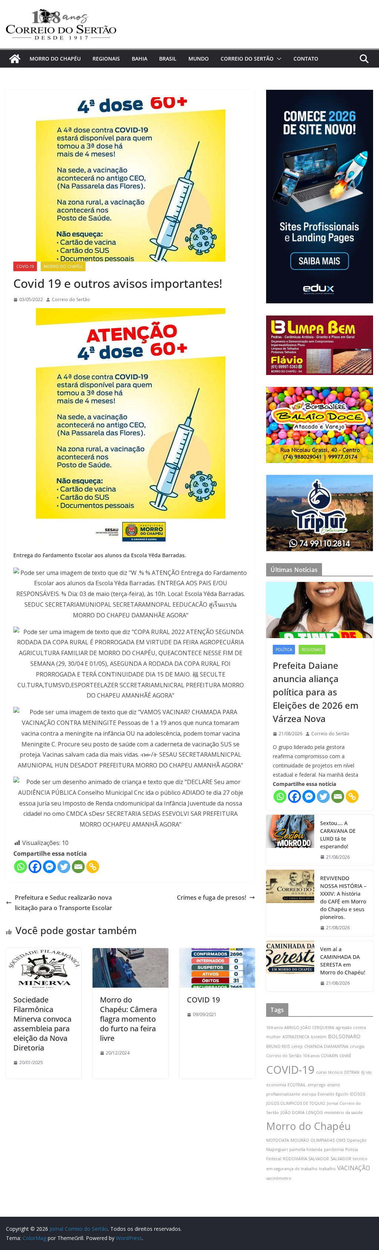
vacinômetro (278, 1178)
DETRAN (351, 1072)
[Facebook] (34, 866)
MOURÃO (300, 1140)
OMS (340, 1140)
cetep (297, 1046)
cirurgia (357, 1046)
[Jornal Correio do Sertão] (15, 59)
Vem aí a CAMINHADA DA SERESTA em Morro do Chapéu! (342, 961)
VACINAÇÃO (353, 1168)
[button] (278, 59)
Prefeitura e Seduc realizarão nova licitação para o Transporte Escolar (63, 902)
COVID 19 (203, 1000)
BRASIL (168, 58)
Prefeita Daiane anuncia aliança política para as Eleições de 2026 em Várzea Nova (316, 692)
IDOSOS (357, 1094)
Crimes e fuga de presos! (211, 897)
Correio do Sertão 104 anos (292, 1055)
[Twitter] (63, 866)
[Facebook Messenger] (49, 866)
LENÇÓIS (314, 1112)
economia (276, 1084)
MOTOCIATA (277, 1140)
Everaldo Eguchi (333, 1094)
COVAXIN (329, 1055)
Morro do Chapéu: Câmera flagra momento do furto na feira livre (128, 1019)
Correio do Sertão (71, 299)
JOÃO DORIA (293, 1112)
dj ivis (366, 1072)
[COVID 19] (217, 953)
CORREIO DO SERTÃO (247, 58)
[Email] (78, 866)
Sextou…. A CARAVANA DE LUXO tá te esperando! (338, 835)
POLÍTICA (284, 649)
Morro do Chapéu (308, 1126)
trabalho (327, 1168)
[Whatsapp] (20, 866)
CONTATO (306, 58)
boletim (318, 1036)
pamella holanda (305, 1149)
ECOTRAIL (297, 1084)
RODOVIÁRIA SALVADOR (306, 1158)
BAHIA (139, 58)
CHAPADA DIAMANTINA (326, 1046)
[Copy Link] (92, 866)
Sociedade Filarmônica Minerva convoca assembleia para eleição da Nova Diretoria (42, 1024)
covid (345, 1055)
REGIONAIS (106, 58)
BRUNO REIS (278, 1046)
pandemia (334, 1149)
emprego (317, 1084)
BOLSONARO (344, 1036)
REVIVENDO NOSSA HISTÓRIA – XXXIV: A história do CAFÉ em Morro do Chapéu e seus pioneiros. (343, 897)
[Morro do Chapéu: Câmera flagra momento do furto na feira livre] (130, 953)
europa (309, 1094)
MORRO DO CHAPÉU (55, 58)
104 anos (274, 1027)
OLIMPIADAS (323, 1140)
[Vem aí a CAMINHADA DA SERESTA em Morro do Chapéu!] (290, 966)
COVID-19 (25, 266)
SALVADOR (341, 1158)
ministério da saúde (343, 1112)
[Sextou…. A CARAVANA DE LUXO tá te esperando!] (290, 840)
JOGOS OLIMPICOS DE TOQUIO (295, 1103)
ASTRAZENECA (295, 1036)
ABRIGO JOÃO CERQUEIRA (309, 1027)
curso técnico (329, 1072)
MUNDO (198, 58)
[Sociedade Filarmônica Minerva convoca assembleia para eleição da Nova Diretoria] (43, 953)
